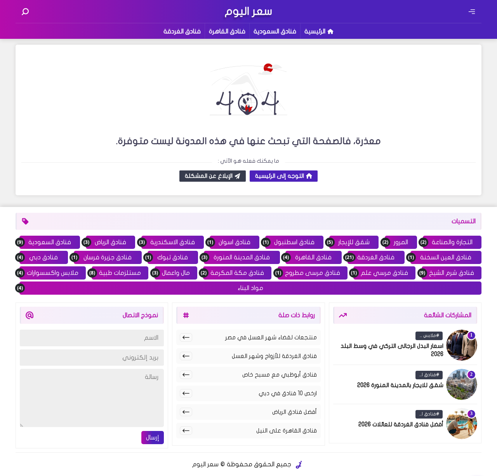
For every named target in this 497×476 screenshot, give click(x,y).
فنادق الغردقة (182, 31)
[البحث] (25, 11)
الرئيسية (314, 31)
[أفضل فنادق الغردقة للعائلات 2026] (461, 423)
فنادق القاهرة (227, 31)
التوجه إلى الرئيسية (279, 176)
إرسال (152, 437)
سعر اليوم (205, 464)
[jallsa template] (299, 465)
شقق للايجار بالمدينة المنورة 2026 (400, 385)
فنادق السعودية (275, 31)
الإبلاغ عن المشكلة (209, 176)
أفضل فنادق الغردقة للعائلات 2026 (400, 424)
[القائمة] (472, 11)
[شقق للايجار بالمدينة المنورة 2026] (461, 384)
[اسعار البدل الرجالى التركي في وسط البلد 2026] (461, 345)
